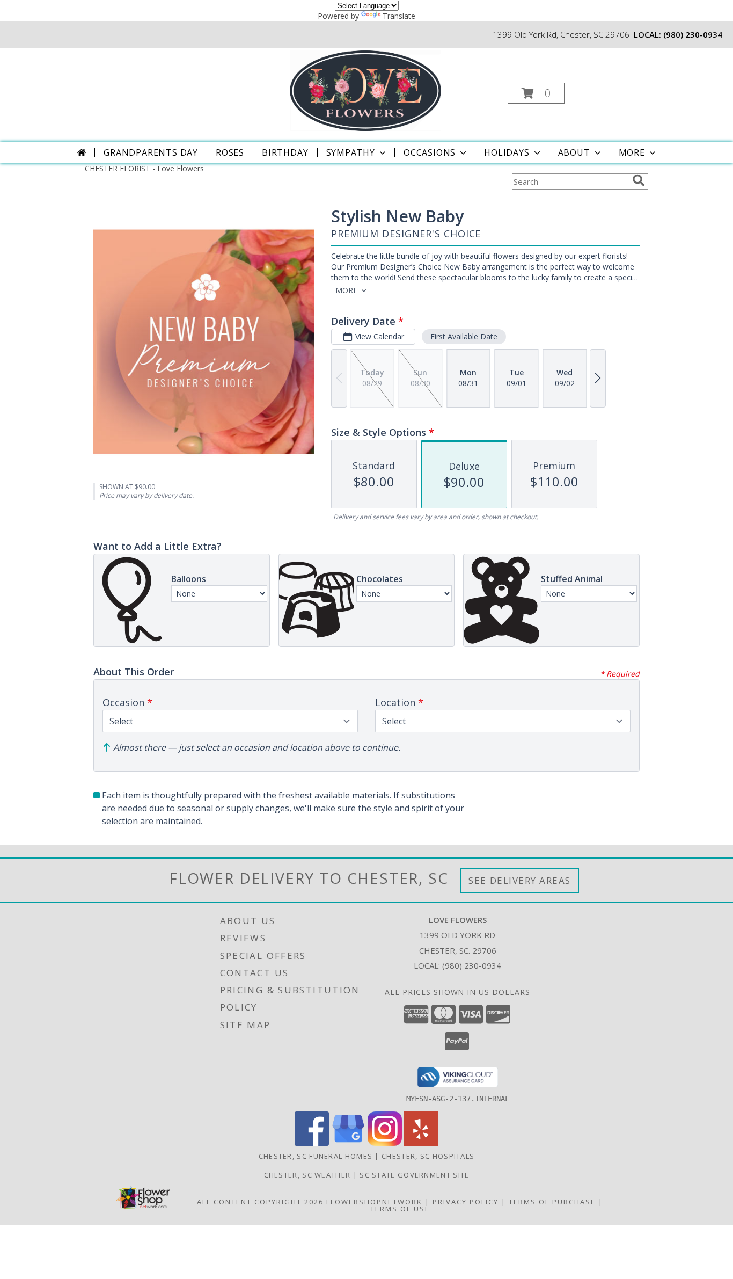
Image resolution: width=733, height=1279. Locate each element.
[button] (536, 93)
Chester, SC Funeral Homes (316, 1156)
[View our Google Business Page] (348, 1143)
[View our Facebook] (312, 1143)
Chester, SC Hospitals (428, 1156)
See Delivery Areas (519, 880)
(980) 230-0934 (692, 34)
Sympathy (350, 152)
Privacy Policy (466, 1202)
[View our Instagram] (385, 1143)
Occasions (430, 152)
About (574, 152)
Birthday (285, 152)
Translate (399, 16)
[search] (638, 180)
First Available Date (463, 336)
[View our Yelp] (421, 1143)
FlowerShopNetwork (374, 1202)
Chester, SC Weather (307, 1175)
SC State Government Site (414, 1175)
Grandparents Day (151, 152)
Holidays (506, 152)
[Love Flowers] (365, 90)
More (632, 152)
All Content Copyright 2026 (260, 1202)
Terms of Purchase (552, 1202)
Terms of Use (400, 1208)
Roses (230, 152)
